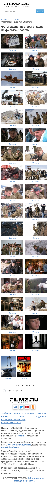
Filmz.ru (20, 436)
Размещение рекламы (24, 481)
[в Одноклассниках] (33, 407)
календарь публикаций (13, 420)
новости (18, 413)
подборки (41, 417)
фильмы (29, 413)
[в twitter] (21, 407)
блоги (4, 417)
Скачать (12, 50)
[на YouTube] (27, 407)
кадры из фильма (15, 391)
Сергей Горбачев (10, 447)
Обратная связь (36, 478)
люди (21, 417)
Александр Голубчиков (19, 445)
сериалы (41, 413)
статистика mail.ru (11, 423)
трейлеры (6, 413)
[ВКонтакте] (15, 407)
